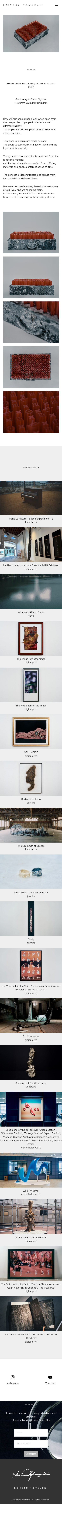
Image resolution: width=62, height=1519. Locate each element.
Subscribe (31, 1454)
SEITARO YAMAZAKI (24, 5)
